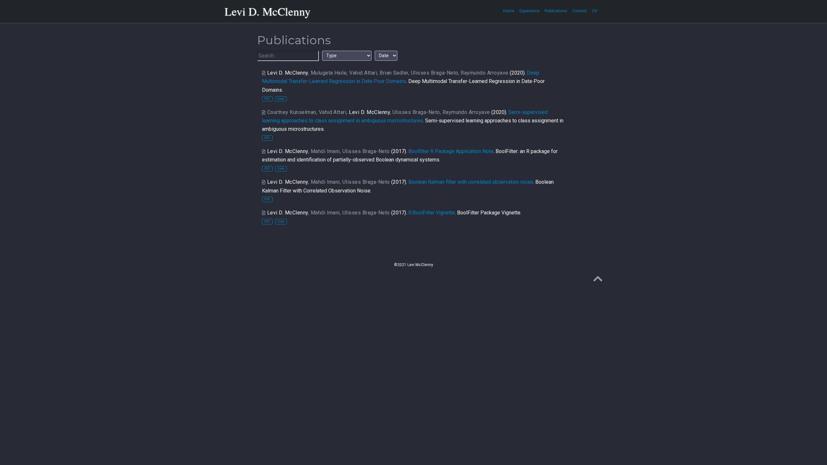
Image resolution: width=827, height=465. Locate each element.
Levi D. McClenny (267, 11)
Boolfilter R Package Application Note (450, 151)
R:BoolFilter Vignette (431, 213)
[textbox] (288, 56)
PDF (267, 98)
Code (280, 98)
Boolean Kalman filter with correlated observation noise (470, 182)
